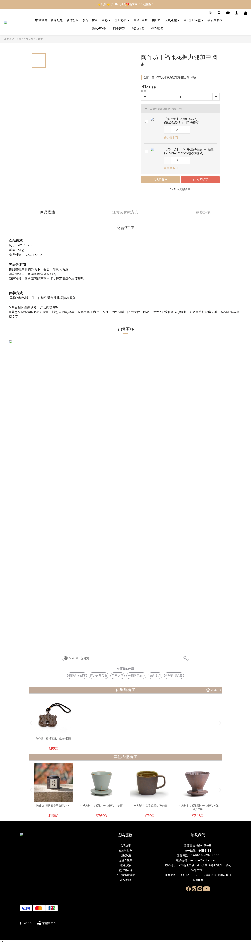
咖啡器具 (121, 20)
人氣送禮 (171, 20)
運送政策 (125, 865)
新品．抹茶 (90, 20)
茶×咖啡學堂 (192, 20)
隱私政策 (125, 855)
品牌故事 (125, 845)
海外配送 (157, 28)
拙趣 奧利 (155, 675)
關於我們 (138, 28)
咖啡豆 (156, 20)
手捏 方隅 (117, 675)
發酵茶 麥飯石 (77, 675)
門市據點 (119, 28)
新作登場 (73, 20)
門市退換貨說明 (125, 875)
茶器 (105, 20)
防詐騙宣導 (125, 870)
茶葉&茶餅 (141, 20)
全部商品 (9, 39)
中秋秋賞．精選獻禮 (49, 20)
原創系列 (28, 39)
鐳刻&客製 (99, 28)
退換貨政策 (125, 860)
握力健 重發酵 (98, 675)
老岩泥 (39, 39)
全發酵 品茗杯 (136, 675)
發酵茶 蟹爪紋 (174, 675)
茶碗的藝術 (215, 20)
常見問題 (125, 880)
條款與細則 (125, 850)
